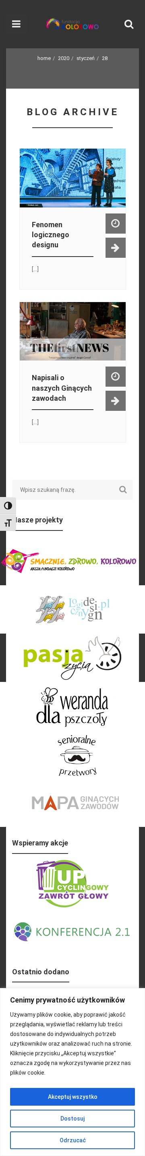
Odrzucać (73, 1140)
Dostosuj (72, 1118)
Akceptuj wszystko (72, 1097)
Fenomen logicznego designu (50, 234)
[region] (72, 1072)
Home (44, 58)
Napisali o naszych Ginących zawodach (62, 387)
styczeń (86, 58)
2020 (63, 58)
